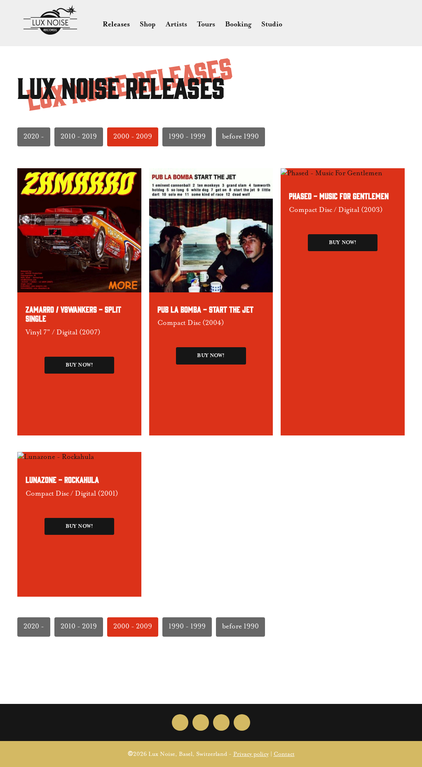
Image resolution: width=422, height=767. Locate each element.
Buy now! (79, 365)
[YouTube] (242, 722)
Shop (148, 24)
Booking (238, 24)
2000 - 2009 (132, 137)
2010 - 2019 (79, 137)
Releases (116, 24)
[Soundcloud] (221, 722)
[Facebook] (180, 722)
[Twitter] (200, 722)
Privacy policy (251, 754)
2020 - (33, 137)
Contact (284, 754)
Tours (206, 24)
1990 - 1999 (187, 137)
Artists (176, 24)
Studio (271, 24)
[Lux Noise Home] (50, 20)
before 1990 (240, 137)
